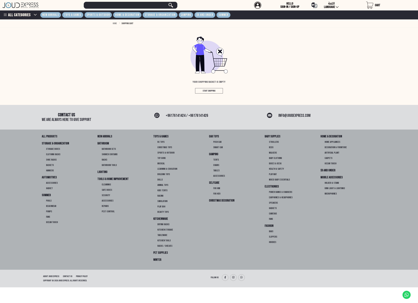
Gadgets (273, 208)
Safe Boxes (107, 190)
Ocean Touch (52, 222)
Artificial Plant (332, 153)
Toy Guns (161, 158)
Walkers (273, 153)
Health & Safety (276, 169)
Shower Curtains (110, 154)
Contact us (67, 276)
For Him (216, 188)
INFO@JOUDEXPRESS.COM (294, 115)
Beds (271, 147)
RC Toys (161, 142)
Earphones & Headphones (281, 197)
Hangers (50, 170)
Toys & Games (72, 15)
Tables (216, 170)
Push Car (217, 142)
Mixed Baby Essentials (279, 180)
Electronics (272, 186)
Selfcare (214, 182)
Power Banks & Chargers (280, 192)
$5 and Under (204, 15)
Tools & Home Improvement (113, 179)
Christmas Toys (164, 147)
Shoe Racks (51, 160)
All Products (49, 136)
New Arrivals (50, 15)
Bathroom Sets (109, 149)
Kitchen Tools (164, 240)
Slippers (273, 237)
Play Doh (161, 206)
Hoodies (272, 242)
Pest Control (108, 211)
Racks (104, 160)
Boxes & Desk (275, 163)
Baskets (50, 165)
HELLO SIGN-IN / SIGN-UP (289, 5)
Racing (160, 196)
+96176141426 (198, 115)
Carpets (328, 158)
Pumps (49, 211)
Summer (223, 15)
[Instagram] (233, 277)
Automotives (49, 177)
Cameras (273, 213)
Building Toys (163, 174)
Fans (48, 217)
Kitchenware (160, 218)
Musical (161, 163)
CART (377, 5)
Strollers (274, 142)
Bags (271, 231)
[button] (279, 5)
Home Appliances (332, 142)
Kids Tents (162, 190)
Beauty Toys (163, 212)
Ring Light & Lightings (335, 188)
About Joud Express (51, 276)
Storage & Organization (160, 15)
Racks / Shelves (164, 246)
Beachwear (51, 206)
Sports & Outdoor (98, 15)
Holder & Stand (332, 183)
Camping (186, 15)
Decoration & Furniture (336, 147)
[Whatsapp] (241, 277)
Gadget (49, 188)
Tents (216, 160)
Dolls (160, 180)
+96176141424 (175, 115)
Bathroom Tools (109, 165)
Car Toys (214, 136)
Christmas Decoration (221, 200)
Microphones (331, 194)
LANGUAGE (330, 5)
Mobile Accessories (332, 177)
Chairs (216, 165)
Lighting (102, 172)
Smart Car (218, 147)
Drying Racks (163, 224)
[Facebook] (225, 277)
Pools (49, 201)
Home (115, 23)
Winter (157, 259)
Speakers (273, 203)
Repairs (105, 206)
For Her (216, 194)
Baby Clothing (275, 158)
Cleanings (106, 184)
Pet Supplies (160, 252)
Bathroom (103, 143)
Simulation (162, 201)
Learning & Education (167, 169)
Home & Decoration (127, 15)
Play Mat (273, 174)
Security (106, 195)
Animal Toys (162, 185)
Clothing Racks (53, 154)
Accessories (52, 183)
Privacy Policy (82, 276)
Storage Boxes (53, 149)
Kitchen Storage (165, 230)
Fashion (269, 225)
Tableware (162, 235)
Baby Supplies (272, 136)
